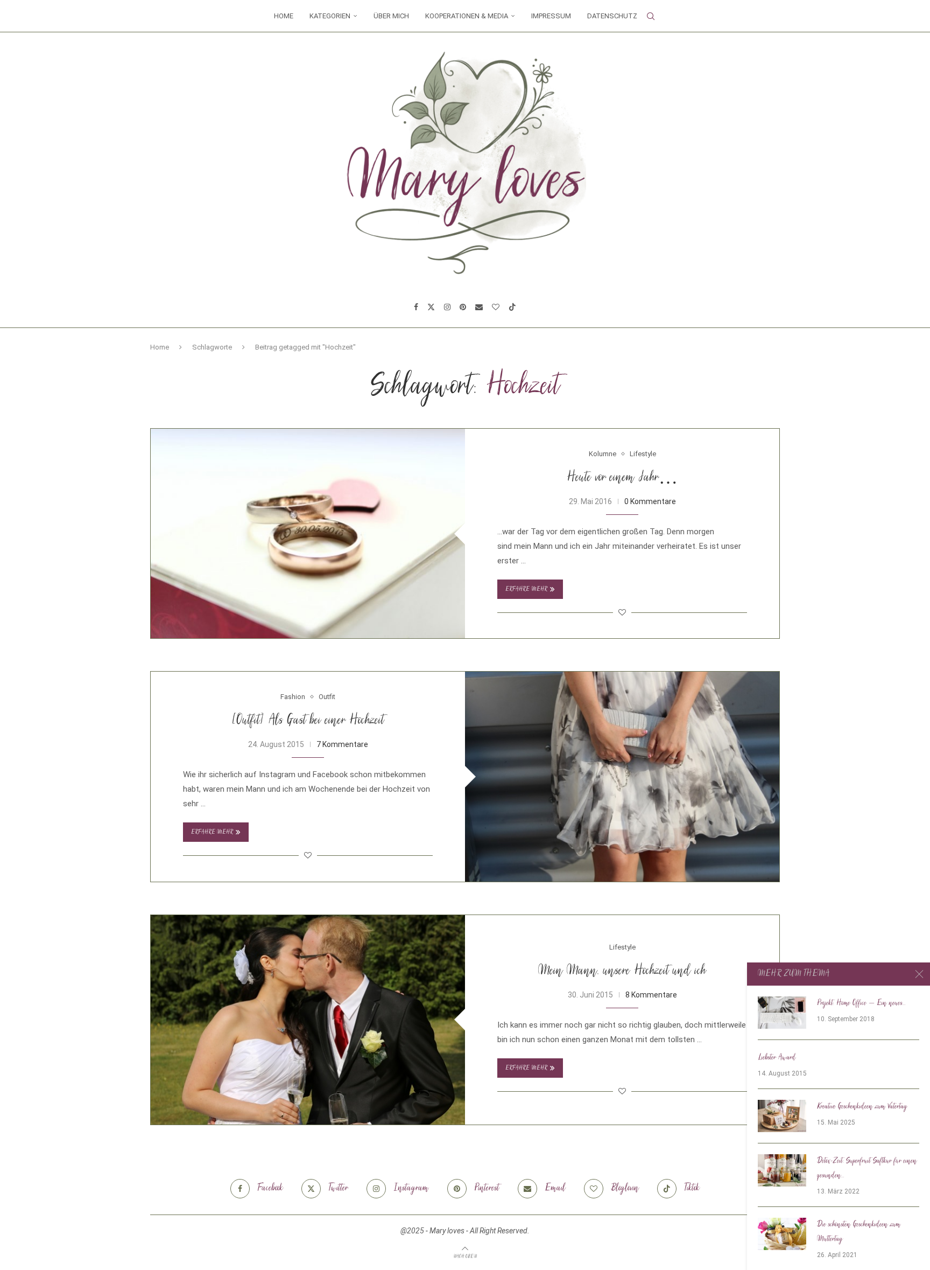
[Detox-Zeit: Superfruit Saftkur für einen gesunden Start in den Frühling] (782, 1170)
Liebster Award (777, 1057)
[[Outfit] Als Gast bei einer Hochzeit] (622, 776)
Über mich (391, 16)
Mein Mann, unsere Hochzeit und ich (622, 971)
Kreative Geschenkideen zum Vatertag (862, 1106)
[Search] (650, 16)
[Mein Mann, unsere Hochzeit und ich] (308, 1020)
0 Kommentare (650, 501)
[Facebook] (416, 307)
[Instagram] (447, 307)
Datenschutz (612, 16)
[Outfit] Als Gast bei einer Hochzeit (308, 720)
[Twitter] (431, 307)
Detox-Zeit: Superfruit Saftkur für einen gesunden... (867, 1168)
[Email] (479, 307)
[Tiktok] (512, 307)
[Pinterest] (463, 307)
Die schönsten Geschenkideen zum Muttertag (858, 1232)
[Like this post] (622, 612)
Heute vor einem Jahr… (622, 478)
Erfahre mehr (526, 589)
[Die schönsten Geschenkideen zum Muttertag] (782, 1234)
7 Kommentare (342, 744)
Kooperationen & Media (466, 16)
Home (283, 16)
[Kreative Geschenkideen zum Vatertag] (782, 1116)
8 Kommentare (651, 994)
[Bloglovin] (495, 307)
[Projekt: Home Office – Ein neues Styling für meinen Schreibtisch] (782, 1012)
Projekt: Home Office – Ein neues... (861, 1003)
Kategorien (329, 16)
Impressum (551, 16)
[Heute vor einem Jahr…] (308, 533)
